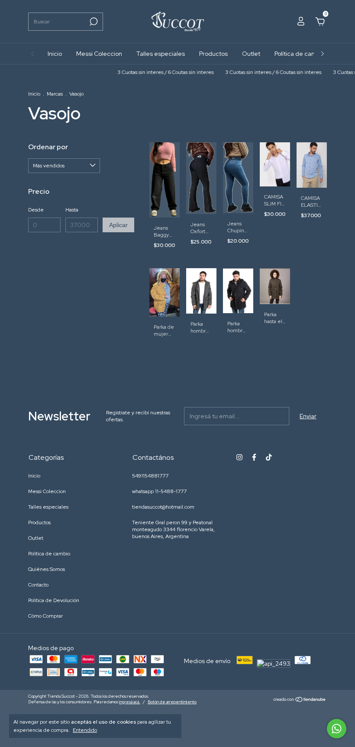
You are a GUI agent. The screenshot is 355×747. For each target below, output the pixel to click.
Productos (213, 54)
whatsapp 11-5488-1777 (159, 491)
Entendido (85, 730)
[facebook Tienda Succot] (254, 457)
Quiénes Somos (46, 569)
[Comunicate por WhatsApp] (336, 728)
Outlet (251, 54)
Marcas (55, 93)
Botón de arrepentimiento (172, 702)
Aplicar (118, 224)
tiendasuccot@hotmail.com (163, 506)
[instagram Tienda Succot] (239, 457)
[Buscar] (93, 21)
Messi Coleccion (99, 54)
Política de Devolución (53, 600)
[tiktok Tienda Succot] (268, 457)
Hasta (71, 209)
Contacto (38, 584)
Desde (36, 209)
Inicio (55, 54)
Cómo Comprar (45, 615)
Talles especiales (160, 54)
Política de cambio (299, 54)
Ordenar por (48, 146)
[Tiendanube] (300, 700)
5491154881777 (150, 475)
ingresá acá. (129, 702)
